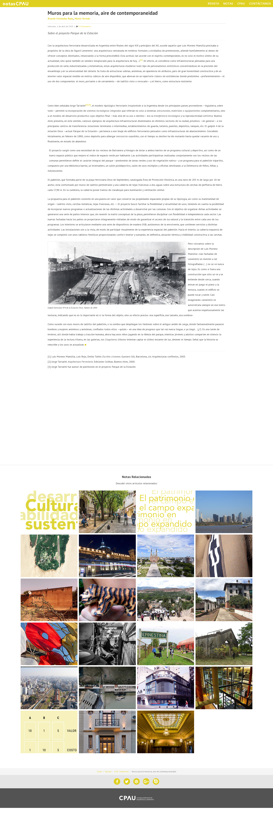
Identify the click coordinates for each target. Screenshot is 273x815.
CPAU (241, 3)
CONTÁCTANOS (260, 3)
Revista (108, 771)
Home (99, 771)
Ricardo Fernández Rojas (60, 18)
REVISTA (213, 3)
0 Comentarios (84, 26)
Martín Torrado (82, 18)
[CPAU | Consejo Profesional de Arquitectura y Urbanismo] (136, 798)
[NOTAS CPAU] (15, 3)
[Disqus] (136, 416)
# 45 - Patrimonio (121, 771)
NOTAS (228, 3)
